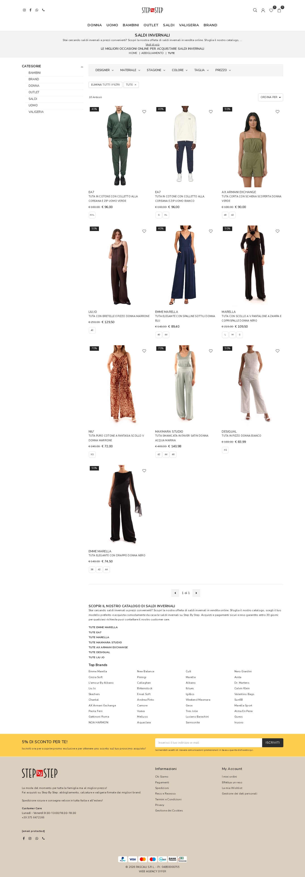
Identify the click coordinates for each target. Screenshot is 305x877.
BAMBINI (131, 25)
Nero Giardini (243, 671)
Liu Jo (92, 688)
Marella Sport (243, 705)
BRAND (210, 25)
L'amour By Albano (101, 683)
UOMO (112, 25)
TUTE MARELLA (99, 637)
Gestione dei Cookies (169, 810)
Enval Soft (143, 694)
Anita (237, 677)
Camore (142, 705)
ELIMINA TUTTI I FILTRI (105, 85)
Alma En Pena (243, 711)
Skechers (94, 694)
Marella (191, 677)
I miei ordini (229, 776)
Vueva (141, 711)
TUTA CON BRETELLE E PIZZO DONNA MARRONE (119, 316)
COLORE (178, 70)
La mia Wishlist (232, 788)
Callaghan (144, 683)
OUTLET (151, 25)
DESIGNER (103, 70)
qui (251, 750)
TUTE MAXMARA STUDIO (105, 642)
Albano (191, 683)
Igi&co (190, 694)
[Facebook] (24, 838)
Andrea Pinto (145, 700)
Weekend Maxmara (198, 700)
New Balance (145, 671)
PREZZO (221, 70)
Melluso (142, 716)
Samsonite (193, 722)
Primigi (141, 677)
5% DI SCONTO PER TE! (44, 742)
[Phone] (43, 838)
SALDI (169, 25)
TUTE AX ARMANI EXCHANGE (108, 647)
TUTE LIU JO (97, 657)
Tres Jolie (192, 711)
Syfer (162, 871)
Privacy (159, 805)
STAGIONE (154, 70)
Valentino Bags (244, 694)
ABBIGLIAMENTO (152, 53)
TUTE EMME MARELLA (103, 627)
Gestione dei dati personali (239, 793)
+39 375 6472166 (33, 817)
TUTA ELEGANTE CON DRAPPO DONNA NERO (117, 555)
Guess (238, 716)
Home (133, 53)
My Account (232, 768)
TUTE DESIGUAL (99, 652)
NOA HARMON (98, 722)
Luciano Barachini (197, 716)
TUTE (171, 53)
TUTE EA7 (95, 632)
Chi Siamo (161, 776)
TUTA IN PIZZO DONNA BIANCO (241, 435)
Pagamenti (162, 782)
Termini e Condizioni (168, 799)
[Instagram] (29, 838)
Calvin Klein (242, 688)
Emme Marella (98, 671)
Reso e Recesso (165, 793)
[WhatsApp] (36, 838)
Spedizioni (162, 788)
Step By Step (192, 615)
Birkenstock (144, 688)
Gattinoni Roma (99, 716)
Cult (188, 671)
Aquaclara (144, 722)
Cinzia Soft (96, 677)
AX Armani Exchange (102, 705)
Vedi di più (152, 44)
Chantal (94, 700)
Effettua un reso (232, 782)
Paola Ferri (96, 711)
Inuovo (238, 722)
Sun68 (238, 700)
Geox (189, 705)
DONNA (95, 25)
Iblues (190, 688)
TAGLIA (199, 70)
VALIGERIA (189, 25)
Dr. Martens (241, 683)
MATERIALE (128, 70)
